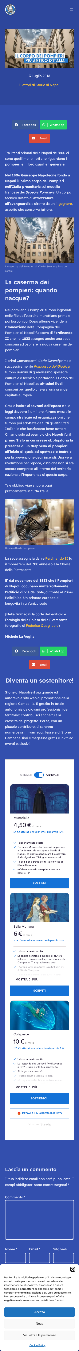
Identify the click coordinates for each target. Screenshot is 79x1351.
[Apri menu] (71, 9)
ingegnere (64, 203)
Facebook (29, 125)
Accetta (39, 1312)
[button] (73, 1269)
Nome (11, 1249)
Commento (15, 1197)
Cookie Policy (37, 1345)
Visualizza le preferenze (39, 1335)
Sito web (60, 1249)
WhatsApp (57, 125)
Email (43, 138)
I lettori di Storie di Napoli (39, 85)
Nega (39, 1323)
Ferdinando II (56, 558)
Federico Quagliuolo (42, 625)
